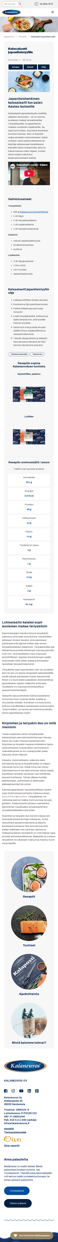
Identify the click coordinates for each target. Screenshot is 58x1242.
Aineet (30, 67)
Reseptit (23, 37)
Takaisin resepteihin (19, 354)
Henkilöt (9, 1128)
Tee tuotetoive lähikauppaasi (34, 1235)
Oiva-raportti (12, 1145)
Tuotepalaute (17, 1191)
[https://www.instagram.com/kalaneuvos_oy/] (14, 1091)
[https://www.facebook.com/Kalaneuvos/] (6, 1091)
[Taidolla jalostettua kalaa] (11, 12)
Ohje (43, 67)
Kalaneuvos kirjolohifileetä (34, 212)
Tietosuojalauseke (15, 1132)
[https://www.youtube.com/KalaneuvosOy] (21, 1091)
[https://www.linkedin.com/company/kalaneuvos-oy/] (30, 1091)
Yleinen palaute (18, 1203)
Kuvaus (15, 67)
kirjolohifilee (8, 796)
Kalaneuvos (9, 37)
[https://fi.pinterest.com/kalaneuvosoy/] (37, 1091)
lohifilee (23, 796)
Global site (46, 4)
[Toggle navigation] (53, 12)
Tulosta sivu (37, 354)
